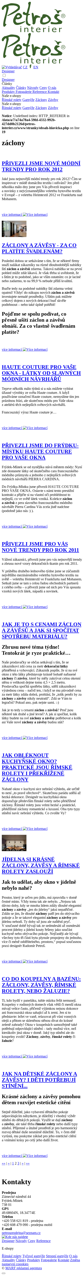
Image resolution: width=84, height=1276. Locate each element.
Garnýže (28, 100)
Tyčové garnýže (33, 1256)
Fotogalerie (24, 92)
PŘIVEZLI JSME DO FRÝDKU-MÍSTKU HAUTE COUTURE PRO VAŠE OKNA (40, 451)
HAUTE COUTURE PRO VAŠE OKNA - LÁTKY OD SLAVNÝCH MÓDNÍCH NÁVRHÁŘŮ (41, 373)
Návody (33, 88)
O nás (52, 88)
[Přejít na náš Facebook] (30, 67)
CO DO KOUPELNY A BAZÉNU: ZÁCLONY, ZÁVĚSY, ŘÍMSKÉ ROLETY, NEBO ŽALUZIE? (41, 985)
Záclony (41, 100)
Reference (40, 92)
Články (21, 88)
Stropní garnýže (57, 1256)
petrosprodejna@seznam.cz (21, 1233)
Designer (8, 71)
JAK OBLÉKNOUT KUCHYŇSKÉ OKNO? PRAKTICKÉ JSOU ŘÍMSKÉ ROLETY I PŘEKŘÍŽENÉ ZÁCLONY (37, 767)
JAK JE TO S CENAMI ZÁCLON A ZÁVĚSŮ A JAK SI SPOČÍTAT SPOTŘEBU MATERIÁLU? (41, 630)
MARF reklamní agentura (23, 1268)
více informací (12, 214)
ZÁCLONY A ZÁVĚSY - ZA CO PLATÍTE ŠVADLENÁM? (39, 248)
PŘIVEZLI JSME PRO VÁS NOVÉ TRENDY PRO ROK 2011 (40, 547)
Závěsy (53, 100)
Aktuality (8, 88)
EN (35, 67)
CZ (25, 67)
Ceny (43, 88)
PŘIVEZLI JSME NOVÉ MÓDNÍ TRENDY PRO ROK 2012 (41, 166)
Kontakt (53, 92)
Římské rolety (12, 100)
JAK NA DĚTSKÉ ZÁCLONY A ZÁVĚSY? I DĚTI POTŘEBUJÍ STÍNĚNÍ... (39, 1080)
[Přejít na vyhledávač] (12, 67)
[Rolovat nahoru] (3, 1273)
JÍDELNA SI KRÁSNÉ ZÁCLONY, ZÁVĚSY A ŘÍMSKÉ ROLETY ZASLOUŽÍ (41, 865)
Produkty (9, 92)
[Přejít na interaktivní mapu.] (15, 1237)
